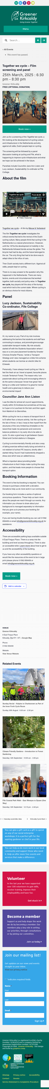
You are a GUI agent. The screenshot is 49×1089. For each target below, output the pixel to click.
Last (6, 999)
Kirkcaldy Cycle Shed (37, 819)
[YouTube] (33, 3)
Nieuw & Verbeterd (37, 228)
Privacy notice (19, 1075)
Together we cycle (10, 228)
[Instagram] (29, 3)
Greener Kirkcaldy (25, 16)
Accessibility (34, 1075)
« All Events (7, 49)
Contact (5, 1078)
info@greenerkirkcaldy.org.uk (30, 521)
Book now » (25, 129)
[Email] (16, 3)
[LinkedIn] (20, 3)
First (7, 990)
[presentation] (24, 684)
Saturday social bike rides (13, 819)
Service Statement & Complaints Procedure (20, 1082)
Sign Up (39, 1020)
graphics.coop (19, 1048)
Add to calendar (14, 586)
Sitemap (5, 1075)
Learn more (25, 545)
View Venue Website (10, 653)
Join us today (34, 941)
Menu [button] (26, 28)
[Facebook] (24, 3)
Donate (16, 1078)
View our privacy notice (16, 969)
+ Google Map (26, 638)
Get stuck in (34, 900)
